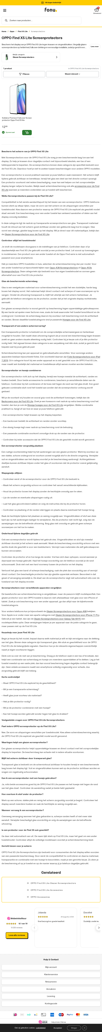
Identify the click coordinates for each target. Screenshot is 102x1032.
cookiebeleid (40, 1028)
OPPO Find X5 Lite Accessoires (47, 890)
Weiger (74, 1028)
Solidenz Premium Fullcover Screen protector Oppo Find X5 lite (17, 119)
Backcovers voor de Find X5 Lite (17, 402)
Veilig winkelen (55, 1022)
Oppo (12, 31)
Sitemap (63, 1022)
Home (4, 31)
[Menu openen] (5, 10)
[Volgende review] (99, 927)
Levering (51, 996)
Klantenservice (51, 975)
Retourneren (51, 982)
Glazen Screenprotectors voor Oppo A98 (66, 611)
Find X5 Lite (23, 31)
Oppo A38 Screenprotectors (64, 268)
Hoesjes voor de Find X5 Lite (77, 320)
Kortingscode (51, 1004)
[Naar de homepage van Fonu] (51, 10)
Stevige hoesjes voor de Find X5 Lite (45, 405)
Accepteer (58, 1028)
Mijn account (51, 967)
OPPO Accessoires (40, 897)
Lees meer (95, 46)
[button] (97, 9)
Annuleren (51, 989)
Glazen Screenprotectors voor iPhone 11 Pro (77, 615)
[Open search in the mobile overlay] (41, 20)
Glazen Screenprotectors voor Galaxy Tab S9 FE (57, 619)
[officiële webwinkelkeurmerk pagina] (43, 1021)
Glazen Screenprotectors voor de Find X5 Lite (27, 234)
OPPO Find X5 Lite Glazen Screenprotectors (53, 883)
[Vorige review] (34, 927)
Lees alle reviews (17, 935)
